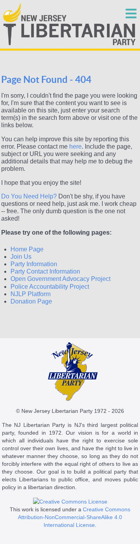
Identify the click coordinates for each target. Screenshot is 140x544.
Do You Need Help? (29, 196)
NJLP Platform (30, 294)
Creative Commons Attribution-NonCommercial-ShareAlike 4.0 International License (74, 517)
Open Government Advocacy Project (60, 279)
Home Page (27, 249)
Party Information (33, 264)
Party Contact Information (45, 271)
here (75, 146)
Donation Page (31, 301)
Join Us (21, 256)
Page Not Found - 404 (46, 79)
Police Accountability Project (49, 286)
